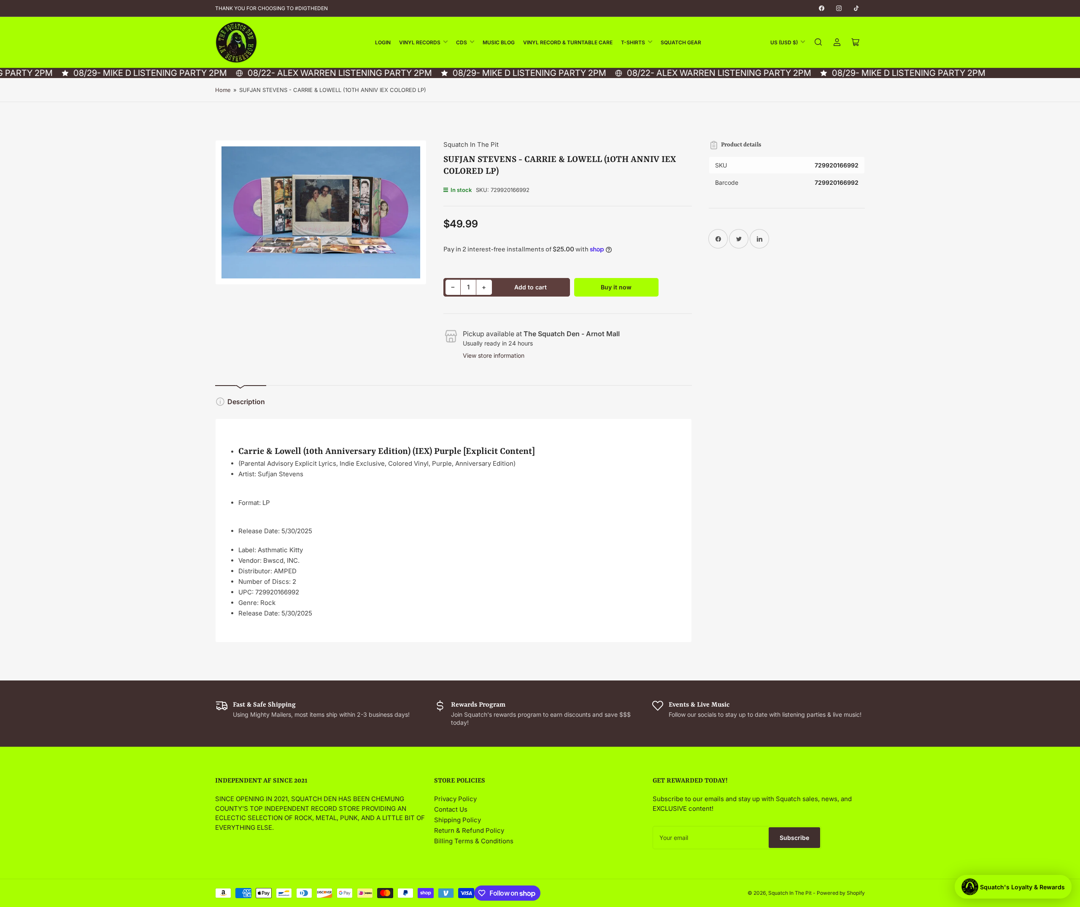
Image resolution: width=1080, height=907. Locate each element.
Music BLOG (499, 42)
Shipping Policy (457, 820)
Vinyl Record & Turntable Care (568, 42)
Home (223, 89)
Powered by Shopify (841, 893)
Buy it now (616, 287)
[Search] (818, 42)
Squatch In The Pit (471, 144)
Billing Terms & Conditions (473, 841)
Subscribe (794, 837)
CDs (461, 42)
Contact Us (450, 809)
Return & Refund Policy (469, 830)
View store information (493, 355)
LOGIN (383, 42)
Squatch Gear (681, 42)
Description (246, 401)
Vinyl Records (419, 42)
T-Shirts (633, 42)
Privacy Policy (455, 799)
